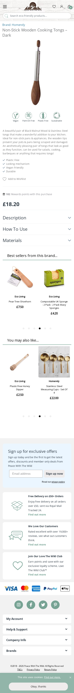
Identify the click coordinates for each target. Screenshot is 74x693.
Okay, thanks (38, 686)
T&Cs (19, 669)
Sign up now (54, 473)
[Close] (70, 676)
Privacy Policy (33, 669)
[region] (37, 683)
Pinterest (55, 604)
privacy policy (58, 482)
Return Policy (50, 669)
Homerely (18, 25)
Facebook (30, 604)
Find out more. (52, 677)
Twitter (43, 604)
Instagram (18, 604)
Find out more (37, 514)
